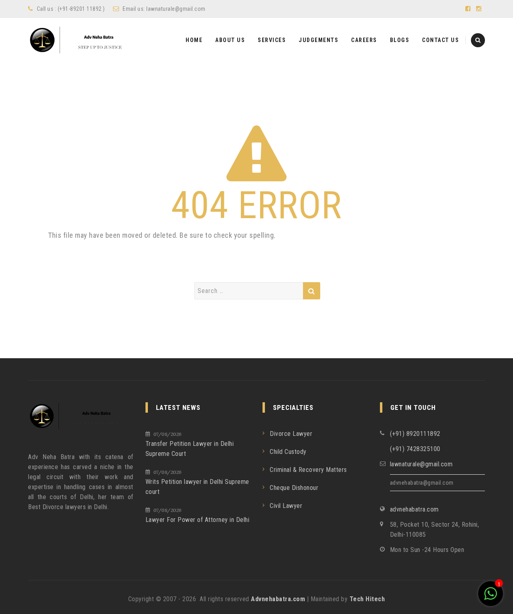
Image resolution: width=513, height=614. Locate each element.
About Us (230, 40)
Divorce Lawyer (291, 433)
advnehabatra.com (414, 509)
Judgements (318, 40)
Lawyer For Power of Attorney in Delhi (197, 520)
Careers (364, 40)
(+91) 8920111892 (415, 433)
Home (194, 40)
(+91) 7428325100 (415, 449)
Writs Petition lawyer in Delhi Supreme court (197, 487)
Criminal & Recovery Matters (308, 470)
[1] (490, 598)
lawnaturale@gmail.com (176, 9)
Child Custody (288, 451)
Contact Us (440, 40)
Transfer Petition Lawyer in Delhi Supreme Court (189, 448)
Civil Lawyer (286, 506)
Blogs (400, 40)
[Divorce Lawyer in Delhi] (82, 40)
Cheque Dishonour (294, 488)
